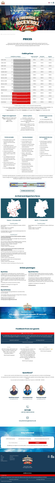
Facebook (12, 355)
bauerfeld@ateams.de (27, 399)
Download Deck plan (27, 191)
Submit (38, 443)
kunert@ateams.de (14, 399)
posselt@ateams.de (41, 399)
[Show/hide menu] (53, 3)
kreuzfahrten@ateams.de (27, 421)
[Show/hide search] (51, 3)
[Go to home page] (3, 2)
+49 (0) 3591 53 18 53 (27, 412)
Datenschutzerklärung (47, 336)
